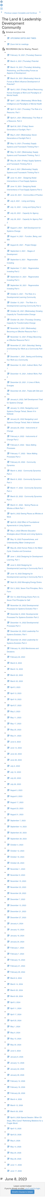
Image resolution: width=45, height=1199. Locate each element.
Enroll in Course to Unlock (22, 1192)
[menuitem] (1, 6)
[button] (1, 2)
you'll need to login (32, 1188)
